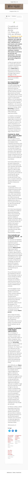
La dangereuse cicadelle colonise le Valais (18, 437)
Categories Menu (13, 11)
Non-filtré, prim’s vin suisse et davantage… (10, 452)
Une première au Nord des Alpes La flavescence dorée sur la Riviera (11, 439)
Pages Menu (13, 2)
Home (9, 16)
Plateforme (18, 472)
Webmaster (9, 472)
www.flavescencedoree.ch (14, 76)
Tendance (14, 16)
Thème (14, 472)
